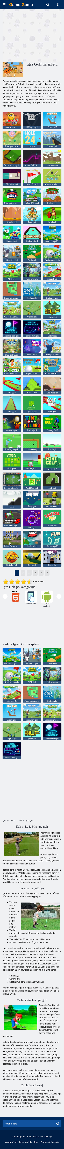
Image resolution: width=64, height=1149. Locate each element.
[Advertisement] (31, 35)
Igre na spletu (25, 1142)
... (29, 572)
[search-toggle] (47, 4)
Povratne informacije (50, 1142)
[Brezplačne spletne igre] (21, 4)
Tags (36, 1142)
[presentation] (5, 596)
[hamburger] (4, 4)
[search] (57, 1123)
